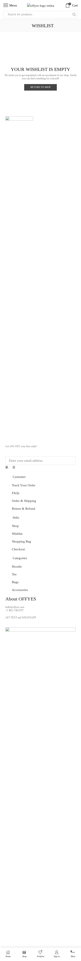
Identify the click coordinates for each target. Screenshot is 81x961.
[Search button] (74, 14)
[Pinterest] (14, 467)
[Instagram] (6, 467)
